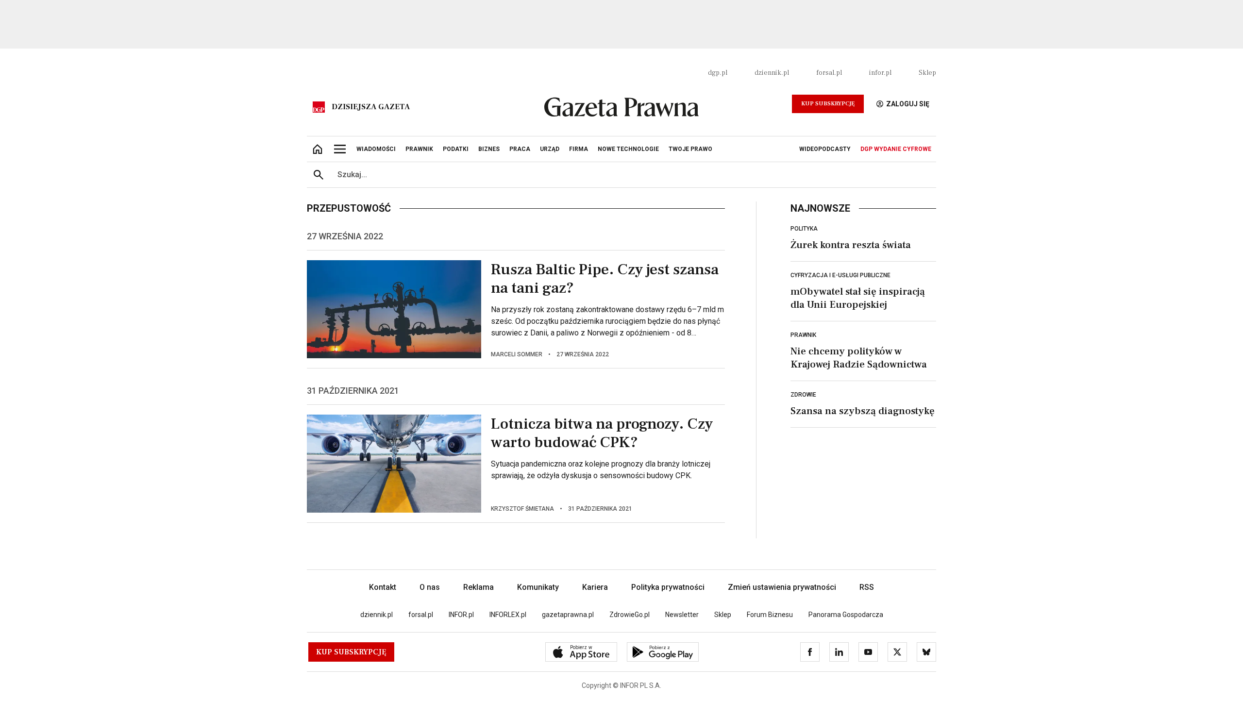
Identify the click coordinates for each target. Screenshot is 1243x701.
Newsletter (682, 614)
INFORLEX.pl (507, 614)
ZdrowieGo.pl (629, 614)
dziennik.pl (772, 72)
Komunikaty (538, 587)
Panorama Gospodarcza (845, 614)
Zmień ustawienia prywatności (782, 587)
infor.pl (880, 72)
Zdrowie (803, 394)
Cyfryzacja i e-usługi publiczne (840, 275)
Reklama (478, 587)
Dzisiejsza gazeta (371, 107)
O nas (430, 587)
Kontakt (382, 587)
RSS (866, 587)
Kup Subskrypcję (828, 103)
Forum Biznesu (770, 614)
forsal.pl (829, 72)
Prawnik (803, 335)
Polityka (804, 228)
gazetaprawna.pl (568, 614)
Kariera (595, 587)
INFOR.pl (461, 614)
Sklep (927, 72)
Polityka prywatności (668, 587)
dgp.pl (717, 72)
